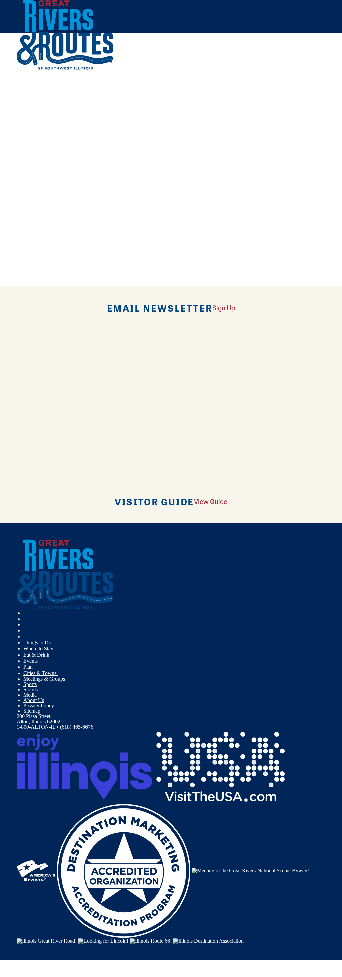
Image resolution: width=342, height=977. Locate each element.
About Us (33, 700)
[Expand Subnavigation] (55, 643)
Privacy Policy (38, 705)
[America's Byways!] (36, 870)
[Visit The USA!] (220, 766)
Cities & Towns (40, 673)
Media (30, 695)
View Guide (210, 501)
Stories (30, 689)
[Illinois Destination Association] (208, 940)
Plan (28, 667)
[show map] (19, 161)
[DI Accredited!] (123, 870)
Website (29, 219)
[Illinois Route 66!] (151, 940)
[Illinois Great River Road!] (47, 940)
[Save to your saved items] (26, 161)
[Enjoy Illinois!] (84, 766)
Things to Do (38, 642)
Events (31, 661)
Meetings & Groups (44, 679)
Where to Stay (39, 648)
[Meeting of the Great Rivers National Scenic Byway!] (250, 870)
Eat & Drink (37, 655)
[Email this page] (47, 110)
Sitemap (31, 711)
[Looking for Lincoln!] (103, 940)
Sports (30, 684)
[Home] (65, 68)
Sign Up (223, 307)
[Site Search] (296, 88)
